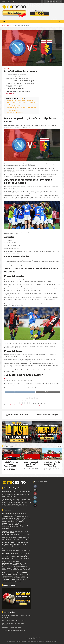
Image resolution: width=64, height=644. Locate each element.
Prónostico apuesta (15, 405)
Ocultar (22, 98)
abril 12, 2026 (47, 468)
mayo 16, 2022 (8, 74)
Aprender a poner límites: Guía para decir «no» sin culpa (51, 464)
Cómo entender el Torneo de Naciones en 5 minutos (11, 464)
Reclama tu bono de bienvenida (11, 627)
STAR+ (8, 90)
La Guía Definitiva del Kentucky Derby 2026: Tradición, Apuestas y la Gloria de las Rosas (32, 466)
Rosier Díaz (14, 468)
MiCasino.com (10, 93)
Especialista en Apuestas (19, 74)
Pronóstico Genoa (26, 405)
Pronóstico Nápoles (37, 405)
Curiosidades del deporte (11, 455)
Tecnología (8, 446)
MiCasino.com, (14, 388)
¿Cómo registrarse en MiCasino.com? (13, 620)
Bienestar (47, 455)
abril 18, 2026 (27, 472)
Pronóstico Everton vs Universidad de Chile (47, 415)
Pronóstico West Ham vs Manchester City (17, 415)
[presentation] (58, 446)
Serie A (6, 68)
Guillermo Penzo (48, 470)
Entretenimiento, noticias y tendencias (12, 457)
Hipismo (26, 458)
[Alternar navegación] (4, 21)
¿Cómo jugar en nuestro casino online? (13, 630)
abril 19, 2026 (7, 468)
